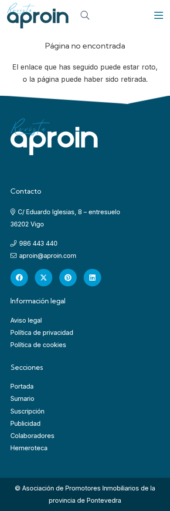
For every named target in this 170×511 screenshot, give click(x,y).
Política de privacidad (41, 332)
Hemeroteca (29, 448)
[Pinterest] (68, 277)
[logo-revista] (37, 15)
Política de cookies (38, 344)
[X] (43, 277)
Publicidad (25, 423)
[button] (85, 15)
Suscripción (27, 411)
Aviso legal (26, 320)
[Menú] (159, 15)
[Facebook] (19, 277)
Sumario (22, 398)
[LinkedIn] (92, 277)
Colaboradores (32, 435)
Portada (22, 386)
